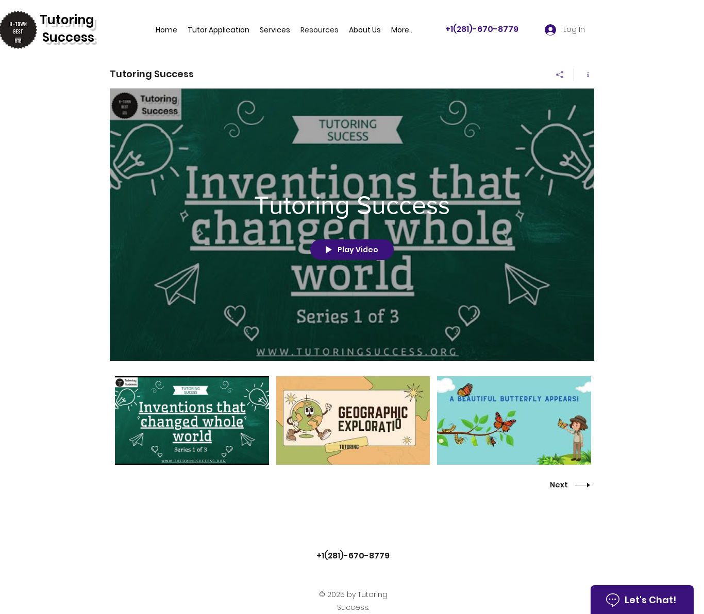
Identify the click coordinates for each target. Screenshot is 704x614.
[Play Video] (192, 421)
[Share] (560, 74)
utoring (70, 19)
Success (68, 37)
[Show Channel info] (584, 74)
